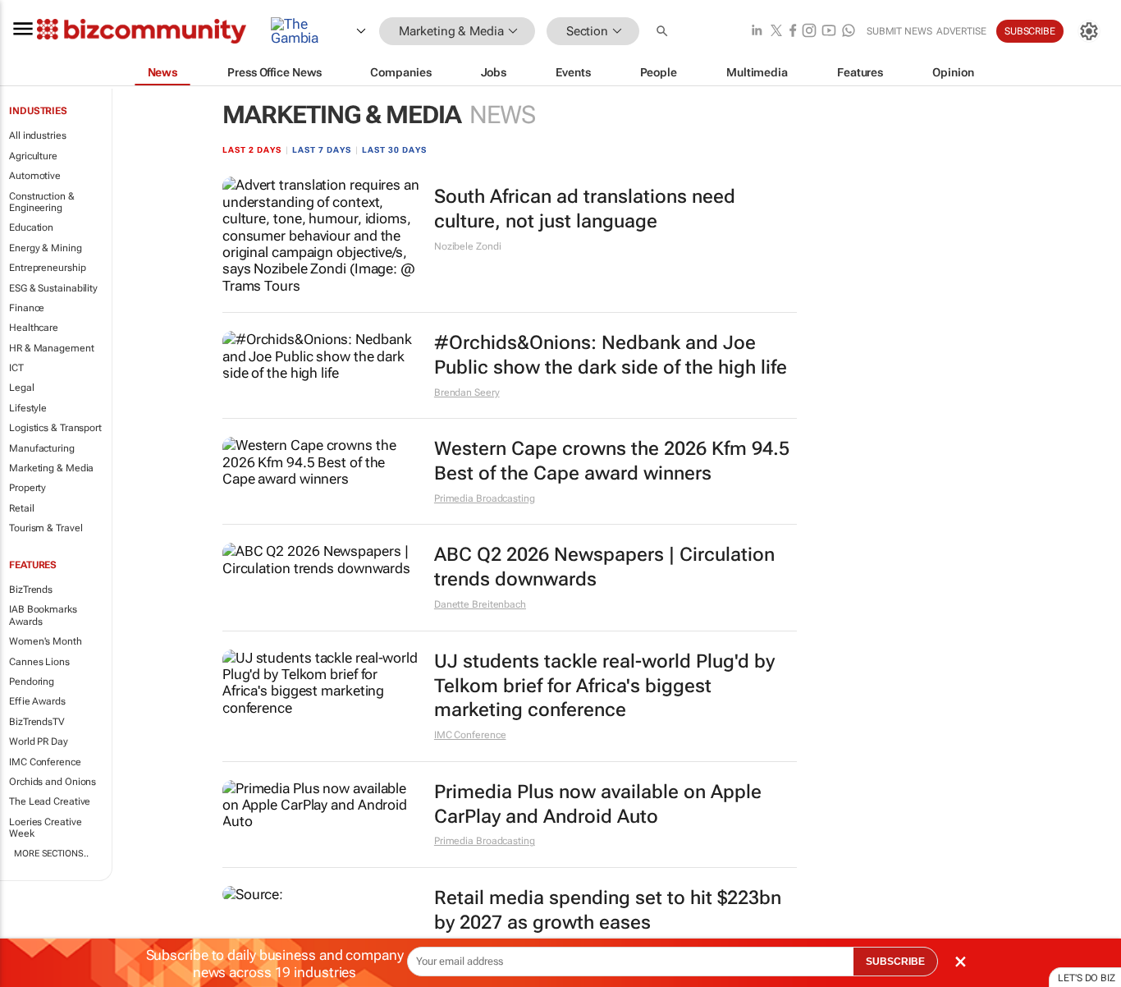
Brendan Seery (467, 392)
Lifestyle (28, 408)
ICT (16, 368)
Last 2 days (251, 149)
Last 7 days (321, 149)
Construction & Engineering (42, 202)
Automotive (35, 175)
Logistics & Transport (55, 428)
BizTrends (31, 589)
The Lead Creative (49, 801)
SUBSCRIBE (895, 961)
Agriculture (33, 156)
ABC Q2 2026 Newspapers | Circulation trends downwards (604, 567)
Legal (21, 387)
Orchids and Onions (52, 781)
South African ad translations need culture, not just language (584, 209)
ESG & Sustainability (53, 288)
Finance (26, 308)
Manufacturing (42, 448)
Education (31, 227)
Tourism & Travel (45, 528)
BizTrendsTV (37, 722)
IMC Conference (45, 762)
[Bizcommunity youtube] (829, 32)
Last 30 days (394, 149)
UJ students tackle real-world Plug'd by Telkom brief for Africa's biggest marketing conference (604, 686)
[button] (664, 31)
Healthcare (33, 327)
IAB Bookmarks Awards (43, 615)
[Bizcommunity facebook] (792, 32)
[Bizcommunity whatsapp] (848, 32)
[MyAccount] (1089, 31)
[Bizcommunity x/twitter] (776, 32)
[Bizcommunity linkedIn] (756, 32)
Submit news (899, 31)
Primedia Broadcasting (484, 498)
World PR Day (38, 741)
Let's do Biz (1086, 978)
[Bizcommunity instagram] (809, 32)
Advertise (961, 31)
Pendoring (31, 681)
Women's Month (45, 641)
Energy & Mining (45, 248)
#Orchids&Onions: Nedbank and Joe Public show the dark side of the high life (610, 355)
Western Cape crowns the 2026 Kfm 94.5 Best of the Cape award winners (611, 461)
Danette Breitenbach (480, 604)
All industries (37, 135)
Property (27, 488)
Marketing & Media (51, 468)
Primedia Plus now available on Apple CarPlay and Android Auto (598, 804)
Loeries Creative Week (45, 827)
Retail (21, 508)
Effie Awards (37, 701)
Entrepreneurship (47, 267)
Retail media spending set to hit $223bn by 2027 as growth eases (607, 910)
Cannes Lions (39, 662)
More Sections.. (51, 853)
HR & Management (51, 348)
